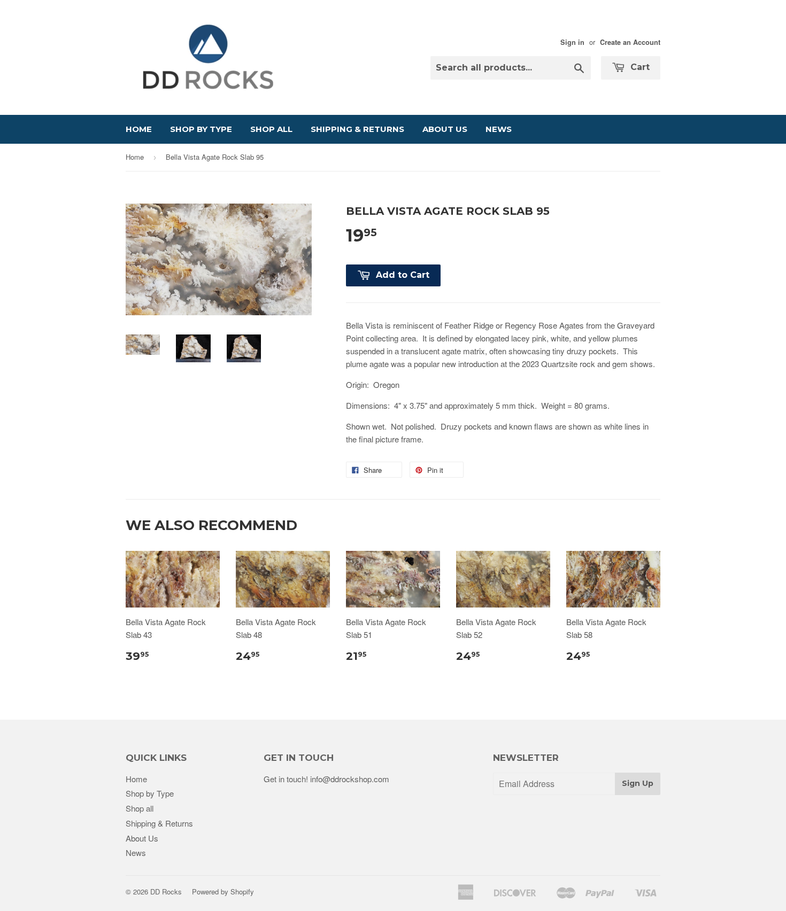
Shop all (271, 129)
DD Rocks (166, 891)
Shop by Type (201, 129)
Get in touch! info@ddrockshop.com (326, 778)
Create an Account (630, 42)
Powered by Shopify (223, 891)
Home (139, 129)
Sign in (572, 42)
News (499, 129)
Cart (639, 67)
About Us (444, 129)
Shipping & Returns (357, 129)
